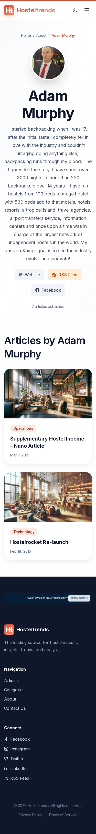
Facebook (51, 290)
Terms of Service (63, 815)
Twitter (17, 758)
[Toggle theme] (75, 10)
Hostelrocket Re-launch (39, 542)
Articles (11, 680)
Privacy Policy (30, 815)
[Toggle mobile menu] (87, 10)
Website (32, 274)
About (41, 35)
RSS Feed (67, 274)
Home (26, 35)
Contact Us (15, 708)
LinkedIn (18, 768)
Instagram (20, 748)
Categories (14, 689)
